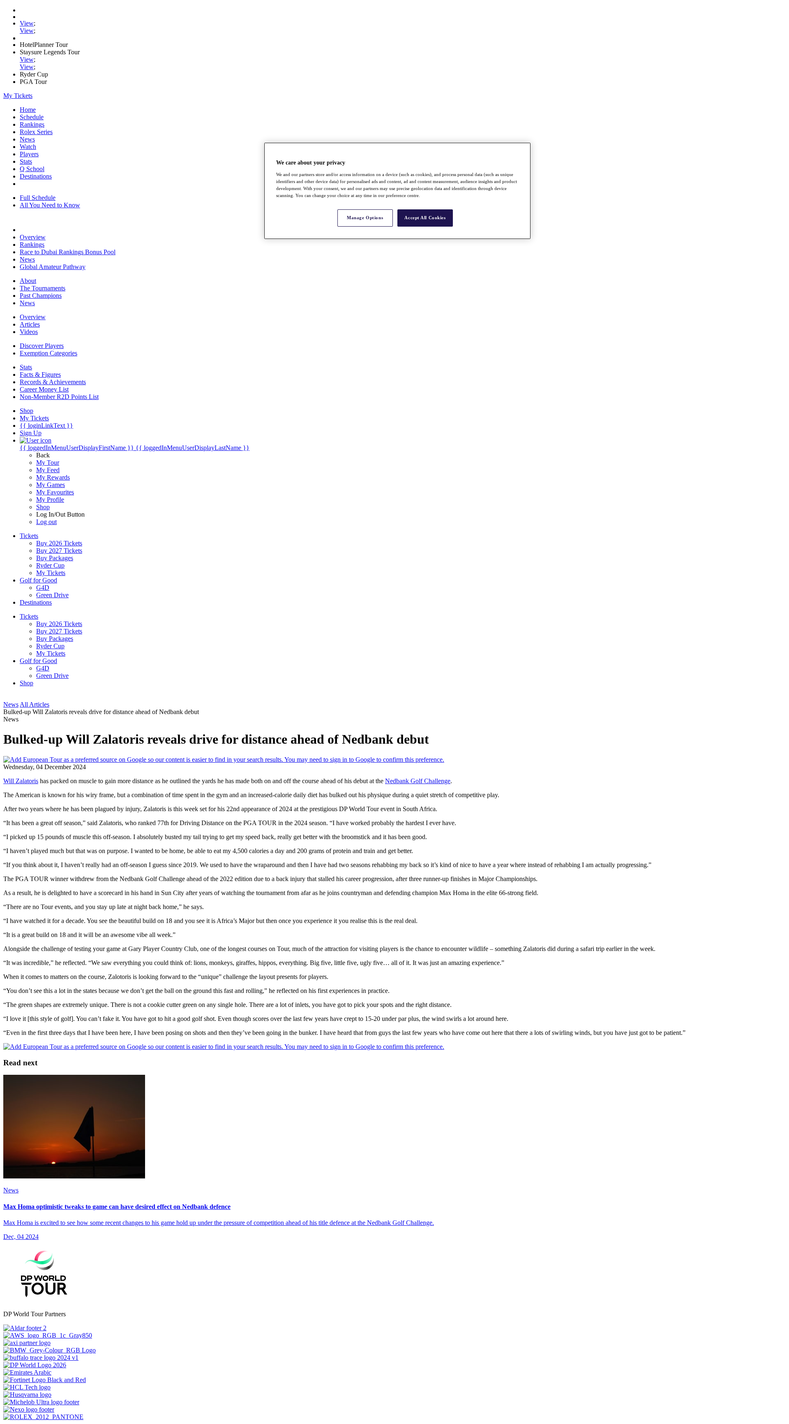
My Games (50, 484)
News (27, 139)
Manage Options (365, 217)
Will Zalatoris (20, 780)
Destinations (36, 176)
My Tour (47, 462)
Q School (32, 168)
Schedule (32, 117)
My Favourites (55, 492)
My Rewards (53, 477)
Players (29, 154)
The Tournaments (42, 288)
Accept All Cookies (424, 217)
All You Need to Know (50, 205)
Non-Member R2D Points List (59, 396)
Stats (26, 161)
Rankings (32, 124)
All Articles (34, 704)
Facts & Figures (40, 374)
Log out (46, 521)
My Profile (50, 499)
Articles (30, 324)
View (27, 23)
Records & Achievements (53, 381)
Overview (33, 237)
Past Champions (41, 295)
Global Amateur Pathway (52, 266)
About (28, 280)
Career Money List (44, 389)
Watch (28, 146)
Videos (29, 331)
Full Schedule (37, 197)
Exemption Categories (48, 353)
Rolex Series (36, 131)
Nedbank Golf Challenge (417, 780)
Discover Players (42, 345)
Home (28, 109)
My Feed (48, 469)
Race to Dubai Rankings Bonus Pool (67, 251)
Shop (43, 506)
